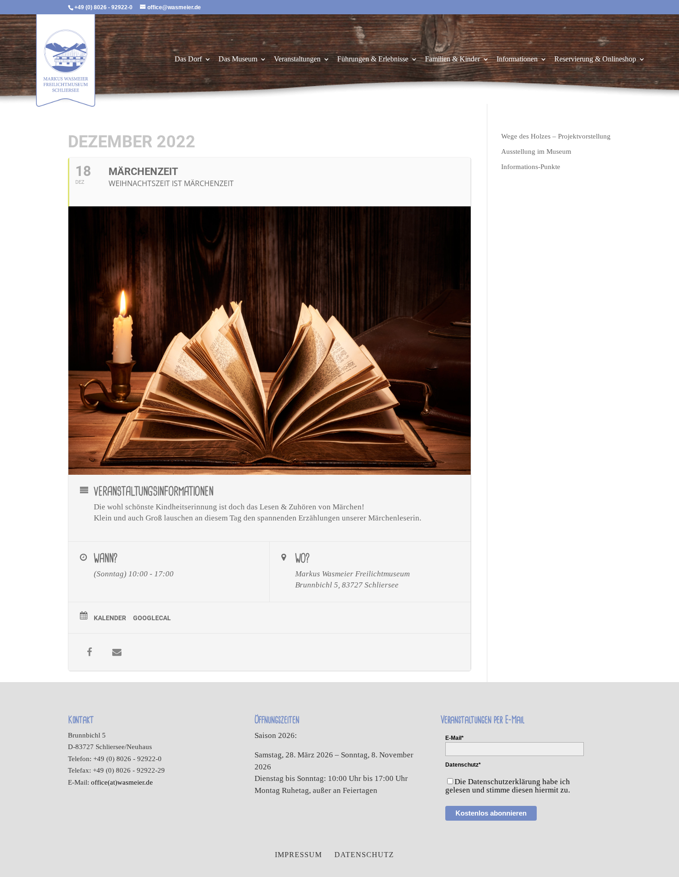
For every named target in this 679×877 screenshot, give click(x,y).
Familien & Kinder (452, 59)
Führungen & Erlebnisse (372, 59)
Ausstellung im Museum (536, 151)
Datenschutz (364, 855)
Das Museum (237, 59)
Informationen (517, 59)
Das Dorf (188, 59)
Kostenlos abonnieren (491, 813)
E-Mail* (454, 738)
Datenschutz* (463, 765)
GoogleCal (152, 618)
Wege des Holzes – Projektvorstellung (556, 136)
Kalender (110, 618)
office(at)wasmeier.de (122, 782)
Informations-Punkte (530, 166)
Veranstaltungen (297, 59)
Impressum (298, 855)
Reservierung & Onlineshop (595, 59)
